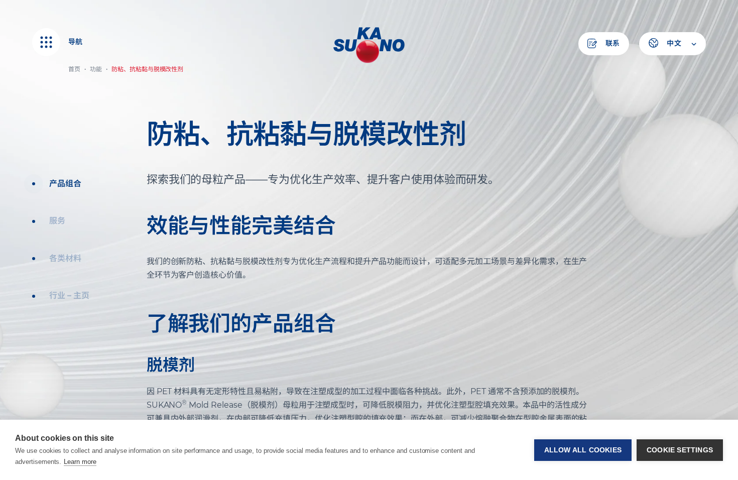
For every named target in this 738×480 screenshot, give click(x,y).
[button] (672, 43)
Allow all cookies (583, 450)
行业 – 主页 (69, 295)
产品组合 (65, 183)
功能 (96, 69)
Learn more (80, 461)
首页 (74, 69)
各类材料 (65, 258)
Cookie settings (680, 450)
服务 (57, 220)
